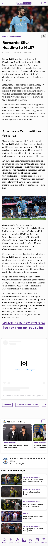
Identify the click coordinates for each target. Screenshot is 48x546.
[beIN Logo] (24, 3)
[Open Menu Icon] (45, 3)
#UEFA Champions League (27, 405)
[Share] (43, 36)
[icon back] (2, 3)
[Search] (41, 3)
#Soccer (7, 405)
